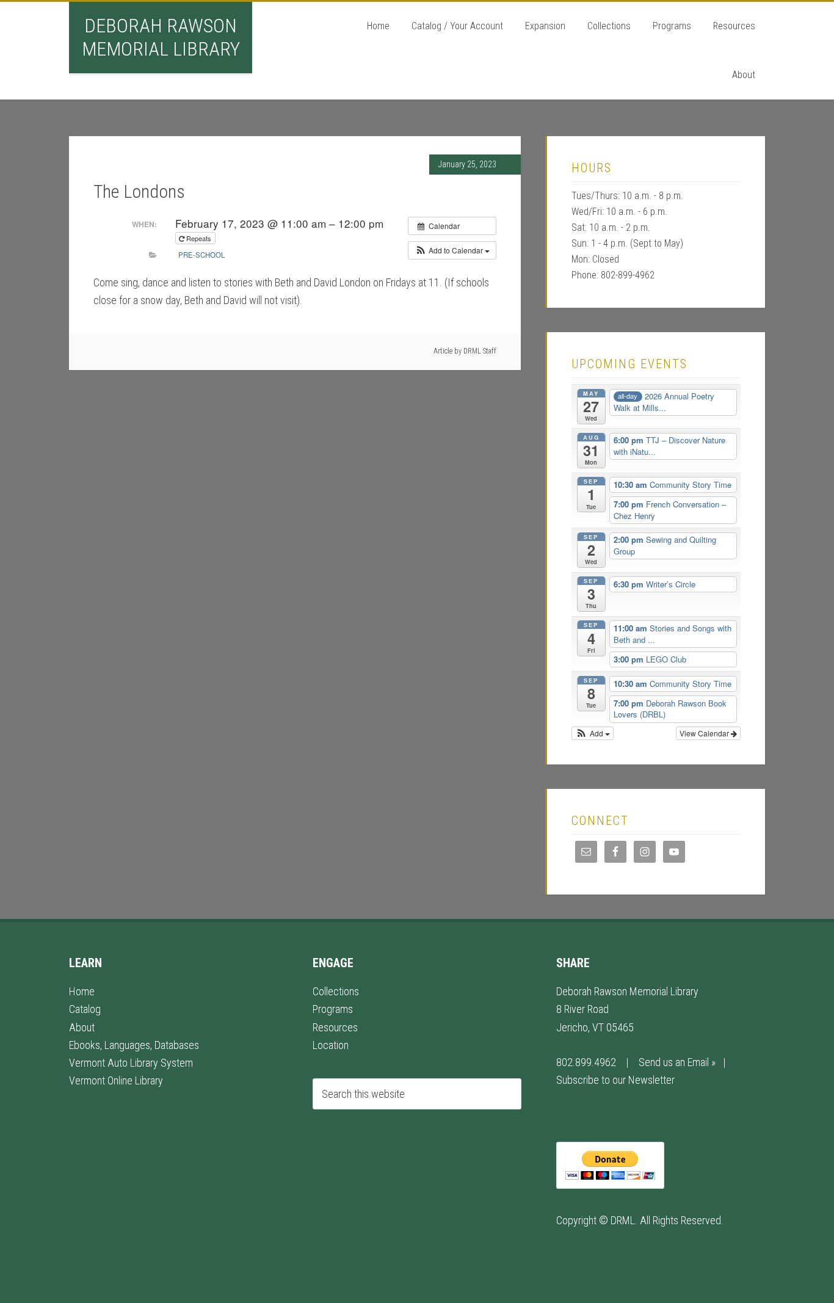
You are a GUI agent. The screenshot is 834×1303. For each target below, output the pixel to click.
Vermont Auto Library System (131, 1062)
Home (82, 991)
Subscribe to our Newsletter (615, 1079)
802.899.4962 (586, 1062)
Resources (335, 1027)
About (82, 1027)
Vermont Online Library (116, 1080)
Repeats (198, 238)
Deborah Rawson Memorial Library (161, 37)
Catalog (85, 1009)
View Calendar (705, 733)
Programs (333, 1009)
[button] (452, 250)
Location (331, 1045)
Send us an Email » (677, 1062)
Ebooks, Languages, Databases (134, 1045)
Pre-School (201, 255)
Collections (336, 991)
